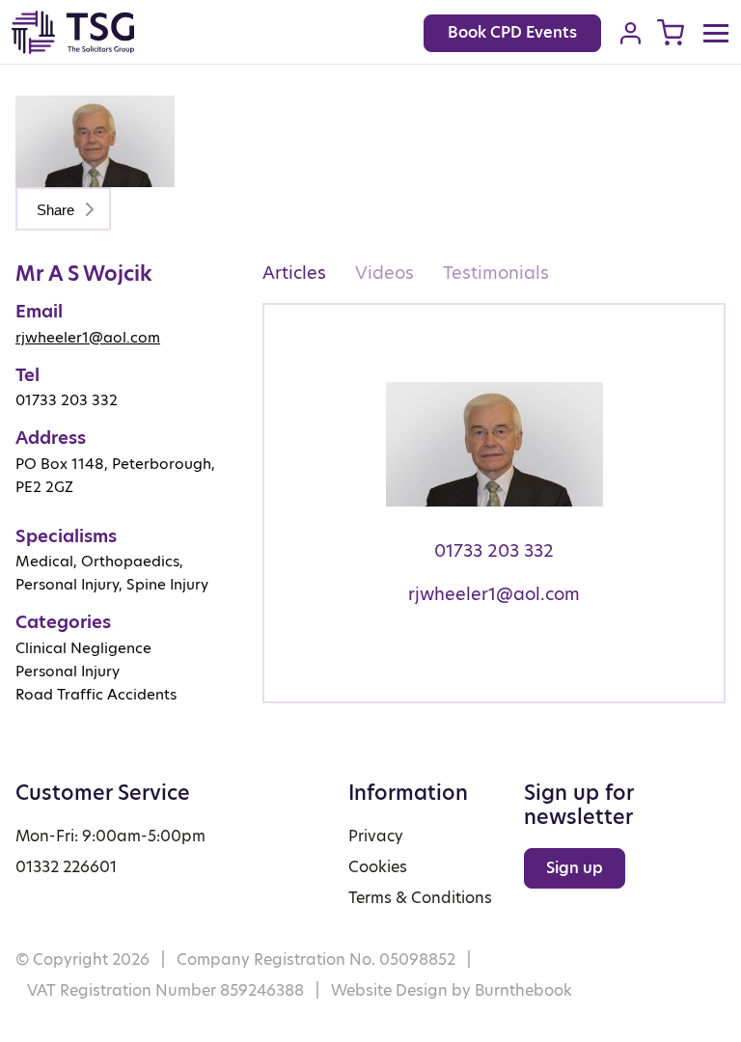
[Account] (630, 32)
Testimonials (496, 272)
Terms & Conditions (420, 898)
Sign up (574, 868)
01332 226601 (66, 867)
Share (57, 210)
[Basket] (670, 32)
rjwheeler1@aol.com (87, 337)
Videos (384, 272)
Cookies (377, 867)
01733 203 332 (494, 550)
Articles (294, 272)
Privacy (375, 836)
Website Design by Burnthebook (451, 990)
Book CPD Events (512, 32)
